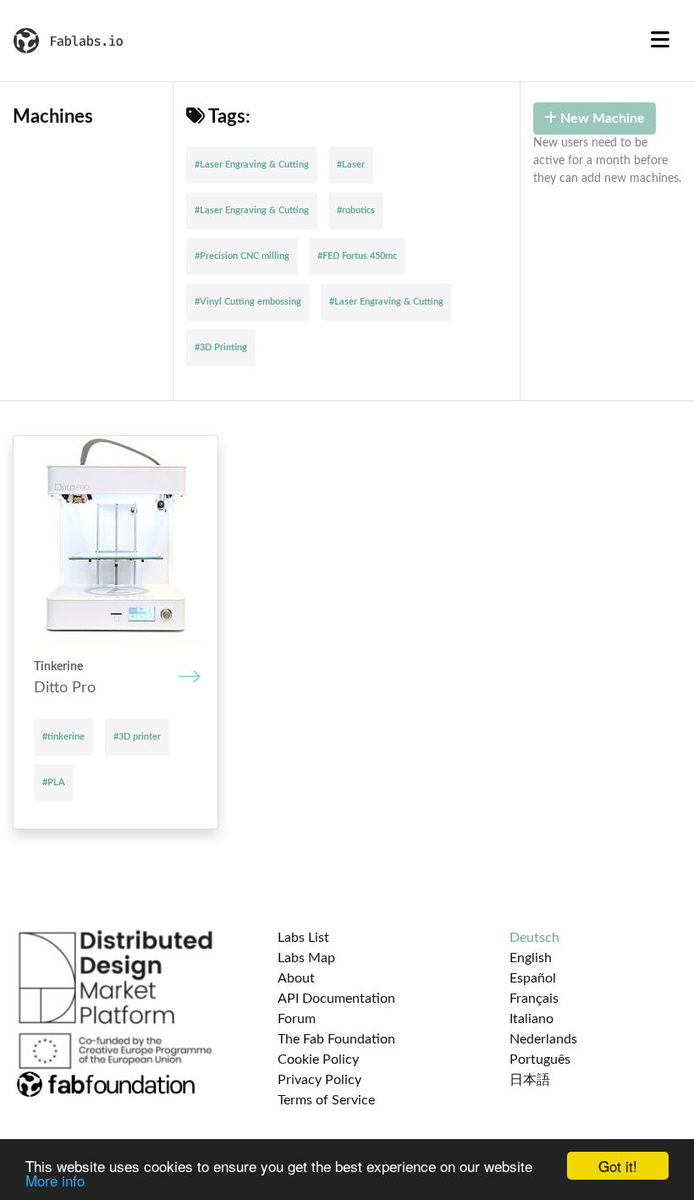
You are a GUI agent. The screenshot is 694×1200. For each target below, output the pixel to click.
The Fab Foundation (336, 1039)
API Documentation (336, 998)
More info (55, 1180)
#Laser (351, 164)
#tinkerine (63, 736)
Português (539, 1059)
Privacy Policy (319, 1080)
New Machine (601, 118)
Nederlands (543, 1039)
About (296, 978)
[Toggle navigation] (660, 40)
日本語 (529, 1080)
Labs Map (306, 958)
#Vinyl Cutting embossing (248, 301)
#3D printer (137, 736)
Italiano (531, 1019)
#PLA (53, 782)
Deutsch (534, 937)
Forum (297, 1019)
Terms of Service (326, 1100)
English (530, 958)
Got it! (617, 1165)
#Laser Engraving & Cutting (252, 164)
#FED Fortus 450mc (357, 256)
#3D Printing (221, 347)
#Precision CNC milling (242, 256)
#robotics (356, 210)
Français (534, 998)
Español (532, 978)
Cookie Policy (318, 1059)
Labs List (303, 937)
